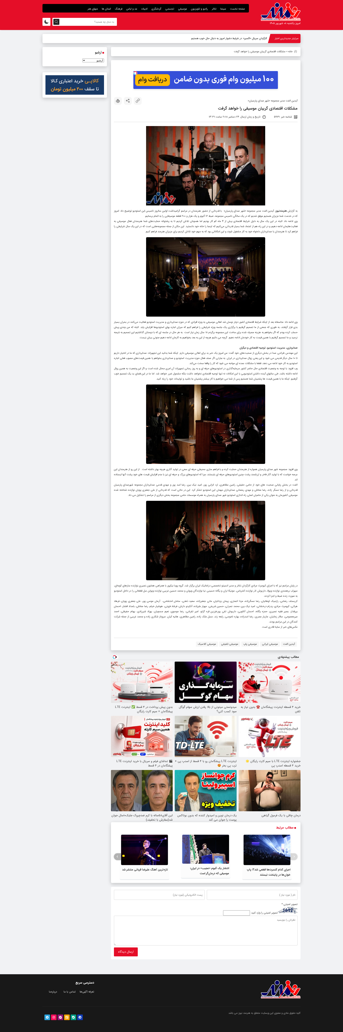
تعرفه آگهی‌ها (87, 992)
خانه (290, 51)
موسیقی (182, 9)
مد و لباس (131, 9)
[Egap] (60, 1017)
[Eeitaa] (67, 1017)
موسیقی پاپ (250, 644)
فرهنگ (118, 9)
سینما (223, 9)
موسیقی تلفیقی (229, 644)
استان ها (106, 9)
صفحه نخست (237, 9)
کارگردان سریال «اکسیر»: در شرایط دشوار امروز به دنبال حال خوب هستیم (229, 38)
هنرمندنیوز (281, 211)
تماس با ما (70, 992)
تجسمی (169, 9)
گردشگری (156, 9)
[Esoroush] (80, 1017)
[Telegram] (47, 1017)
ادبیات (144, 9)
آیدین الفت (289, 644)
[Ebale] (73, 1017)
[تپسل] (135, 73)
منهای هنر (93, 9)
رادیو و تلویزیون (199, 9)
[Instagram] (54, 1017)
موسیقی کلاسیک (207, 644)
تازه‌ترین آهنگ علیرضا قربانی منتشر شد (145, 869)
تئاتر (214, 9)
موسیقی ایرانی (270, 644)
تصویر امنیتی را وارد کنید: (264, 913)
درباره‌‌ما (53, 992)
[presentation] (294, 856)
